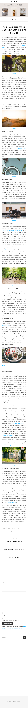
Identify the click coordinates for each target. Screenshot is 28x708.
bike (9, 528)
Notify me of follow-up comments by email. (13, 615)
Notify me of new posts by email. (10, 620)
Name (4, 569)
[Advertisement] (14, 656)
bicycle (4, 528)
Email (3, 576)
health (4, 531)
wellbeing (10, 531)
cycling (13, 528)
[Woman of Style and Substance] (14, 10)
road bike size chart (7, 250)
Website (4, 583)
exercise (19, 528)
